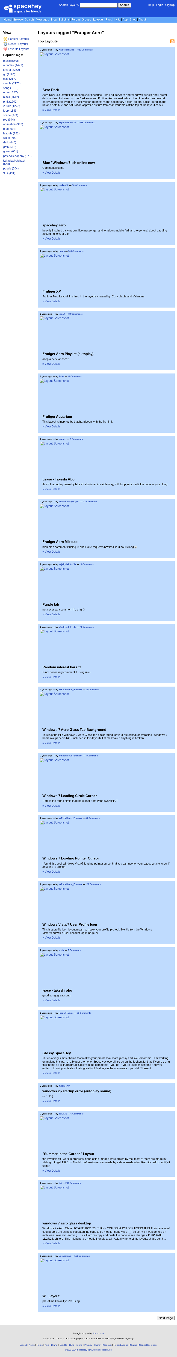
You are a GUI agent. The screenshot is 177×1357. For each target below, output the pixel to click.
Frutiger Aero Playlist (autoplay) (68, 354)
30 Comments (75, 314)
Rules (40, 1345)
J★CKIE (63, 1114)
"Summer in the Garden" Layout (68, 1154)
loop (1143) (10, 110)
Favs (109, 19)
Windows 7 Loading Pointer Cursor (70, 858)
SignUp (170, 5)
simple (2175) (12, 83)
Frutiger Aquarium (57, 416)
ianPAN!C (64, 185)
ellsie (61, 950)
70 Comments (87, 627)
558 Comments (87, 122)
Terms (79, 1345)
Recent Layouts (18, 44)
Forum (76, 19)
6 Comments (76, 439)
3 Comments (92, 756)
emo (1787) (10, 92)
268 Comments (73, 1183)
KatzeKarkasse (66, 50)
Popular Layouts (18, 39)
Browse (18, 19)
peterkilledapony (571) (17, 156)
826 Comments (85, 50)
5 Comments (74, 950)
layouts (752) (11, 133)
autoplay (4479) (13, 65)
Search (124, 5)
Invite (117, 19)
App (125, 19)
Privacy (88, 1345)
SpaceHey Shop (148, 1345)
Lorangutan (65, 1256)
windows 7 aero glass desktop (66, 1223)
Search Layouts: (69, 5)
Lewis (62, 251)
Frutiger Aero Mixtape (59, 542)
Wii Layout (50, 1296)
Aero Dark (50, 90)
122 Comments (93, 884)
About (142, 19)
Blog (54, 19)
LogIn (159, 5)
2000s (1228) (11, 106)
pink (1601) (10, 101)
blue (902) (9, 128)
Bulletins (64, 19)
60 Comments (93, 818)
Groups (86, 19)
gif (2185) (9, 74)
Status (133, 1345)
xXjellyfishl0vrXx (67, 122)
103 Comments (79, 185)
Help (151, 5)
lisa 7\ (62, 314)
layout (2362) (11, 69)
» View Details (51, 110)
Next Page (166, 1318)
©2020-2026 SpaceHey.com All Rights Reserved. (88, 1350)
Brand (54, 1345)
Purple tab (50, 604)
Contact (107, 1345)
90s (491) (9, 173)
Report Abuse (121, 1345)
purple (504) (11, 168)
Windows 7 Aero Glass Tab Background (74, 730)
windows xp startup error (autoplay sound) (76, 1091)
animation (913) (13, 124)
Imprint (97, 1345)
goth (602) (9, 147)
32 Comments (90, 502)
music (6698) (11, 60)
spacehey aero (54, 225)
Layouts (98, 19)
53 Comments (84, 1013)
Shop (133, 19)
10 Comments (87, 564)
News (32, 1345)
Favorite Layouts (18, 49)
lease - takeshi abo (57, 990)
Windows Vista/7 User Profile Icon (69, 924)
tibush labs (98, 1333)
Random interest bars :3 (61, 667)
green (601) (10, 151)
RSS (71, 1345)
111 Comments (82, 1256)
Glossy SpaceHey (56, 1053)
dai (60, 1183)
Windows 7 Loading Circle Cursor (69, 796)
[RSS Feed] (172, 41)
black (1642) (11, 97)
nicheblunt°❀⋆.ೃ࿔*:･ (69, 502)
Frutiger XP (51, 291)
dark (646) (9, 142)
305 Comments (75, 251)
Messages (42, 19)
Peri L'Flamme (66, 1013)
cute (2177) (10, 78)
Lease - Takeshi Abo (58, 479)
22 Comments (93, 689)
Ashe (61, 376)
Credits (63, 1345)
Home (7, 19)
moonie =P (64, 1086)
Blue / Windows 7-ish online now (68, 163)
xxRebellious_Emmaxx (70, 689)
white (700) (10, 137)
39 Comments (75, 376)
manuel (62, 439)
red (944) (9, 119)
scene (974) (10, 115)
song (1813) (10, 88)
